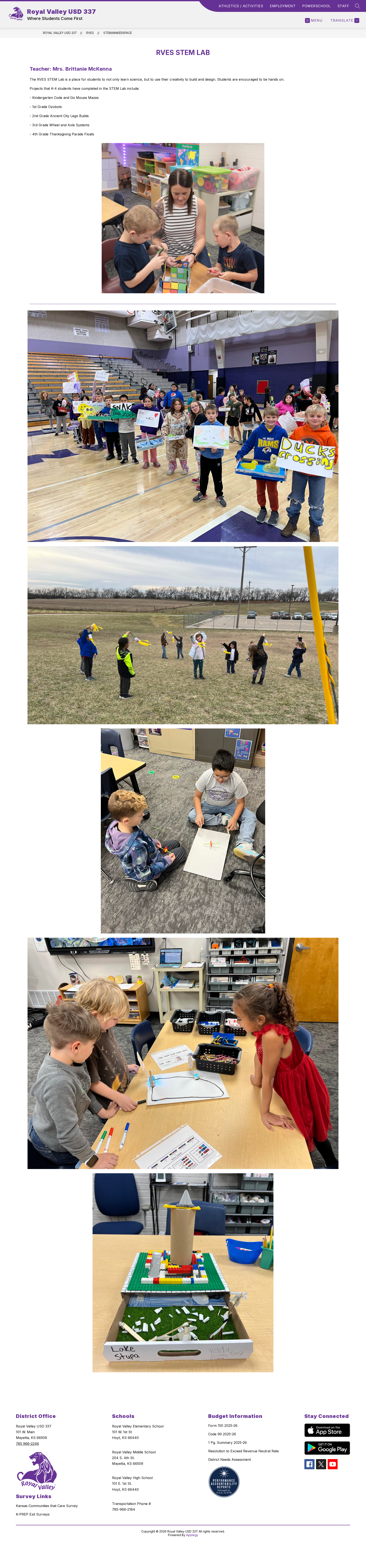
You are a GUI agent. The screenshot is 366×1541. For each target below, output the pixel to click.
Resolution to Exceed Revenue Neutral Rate (243, 1451)
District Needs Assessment (229, 1459)
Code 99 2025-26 (222, 1434)
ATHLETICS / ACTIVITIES (241, 6)
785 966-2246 (27, 1443)
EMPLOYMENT (282, 6)
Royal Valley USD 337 (60, 33)
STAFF (343, 6)
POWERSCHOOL (316, 6)
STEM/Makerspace (117, 33)
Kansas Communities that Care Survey (47, 1506)
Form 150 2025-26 (222, 1425)
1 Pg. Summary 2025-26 (227, 1442)
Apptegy (192, 1535)
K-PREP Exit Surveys (33, 1514)
